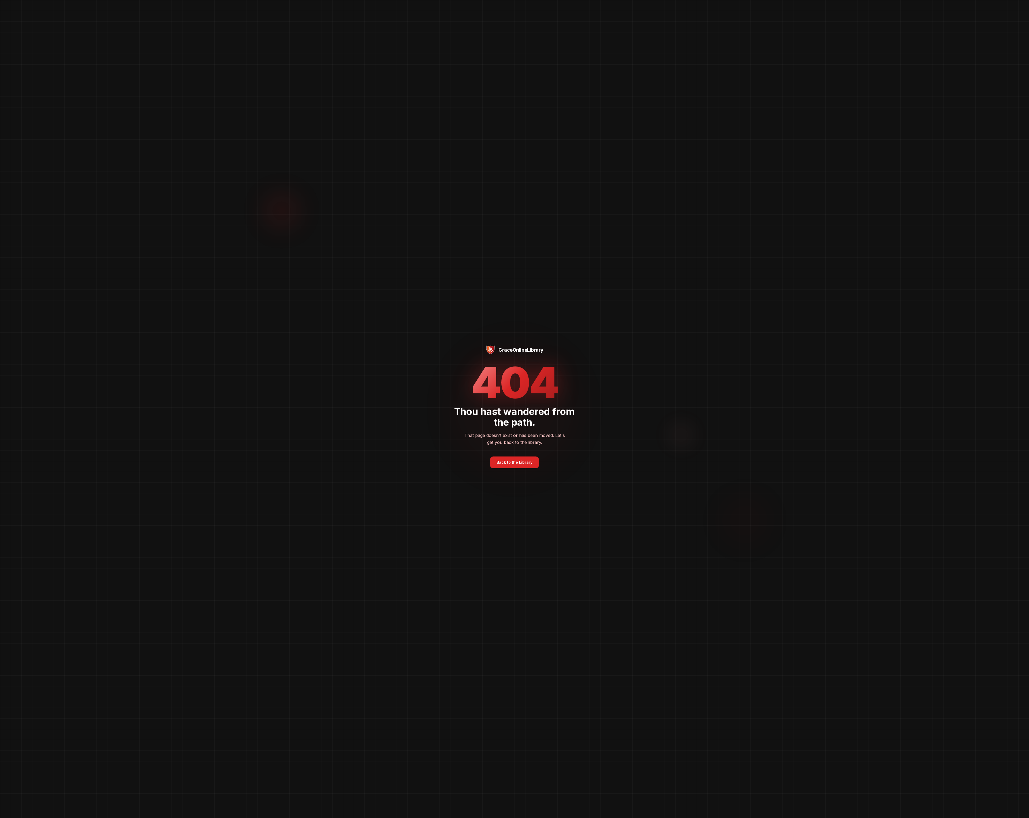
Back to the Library (514, 463)
